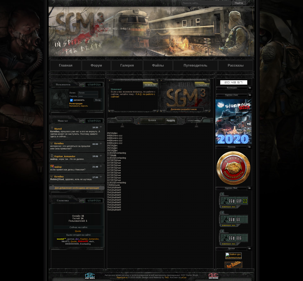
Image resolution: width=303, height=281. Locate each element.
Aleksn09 (83, 241)
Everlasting (85, 244)
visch (91, 241)
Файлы (158, 65)
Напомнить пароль (78, 106)
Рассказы (236, 65)
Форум (96, 65)
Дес (77, 239)
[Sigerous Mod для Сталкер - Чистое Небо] (233, 226)
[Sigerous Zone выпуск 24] (233, 143)
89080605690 (72, 244)
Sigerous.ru (122, 277)
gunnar (70, 239)
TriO (167, 277)
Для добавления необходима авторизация (77, 188)
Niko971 (65, 241)
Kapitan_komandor (89, 239)
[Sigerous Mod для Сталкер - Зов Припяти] (233, 207)
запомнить (79, 100)
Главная (65, 65)
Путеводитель (195, 65)
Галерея (127, 65)
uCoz (183, 277)
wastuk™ (61, 239)
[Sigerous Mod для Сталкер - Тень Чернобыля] (233, 244)
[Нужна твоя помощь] (233, 184)
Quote (78, 231)
